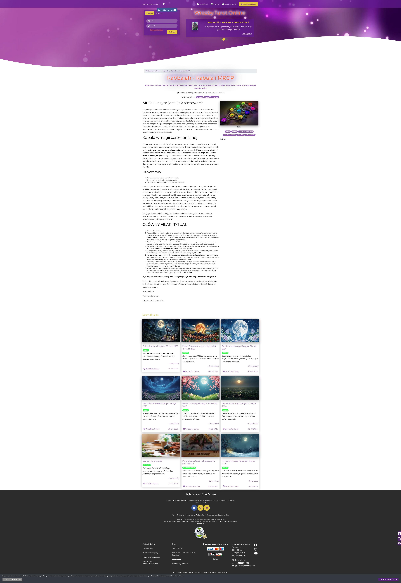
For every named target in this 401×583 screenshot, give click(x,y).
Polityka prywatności (180, 564)
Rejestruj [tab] (159, 13)
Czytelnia (216, 4)
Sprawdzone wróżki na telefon (218, 515)
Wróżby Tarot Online (151, 4)
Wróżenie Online (149, 544)
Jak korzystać (203, 4)
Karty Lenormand (188, 515)
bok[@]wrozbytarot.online (243, 566)
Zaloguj (172, 32)
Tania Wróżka (147, 562)
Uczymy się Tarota (189, 467)
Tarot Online (176, 515)
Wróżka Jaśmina (192, 486)
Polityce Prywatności (176, 576)
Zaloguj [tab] (150, 13)
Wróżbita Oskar (152, 369)
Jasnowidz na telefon (150, 564)
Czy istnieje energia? (152, 461)
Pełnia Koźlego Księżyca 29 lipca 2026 (160, 346)
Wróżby (198, 515)
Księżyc (146, 350)
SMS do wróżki (177, 548)
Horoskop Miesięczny (150, 553)
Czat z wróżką (148, 548)
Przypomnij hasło (156, 30)
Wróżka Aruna (152, 483)
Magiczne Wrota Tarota (151, 557)
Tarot (204, 515)
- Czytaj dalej (247, 34)
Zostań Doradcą (249, 4)
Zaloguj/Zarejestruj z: (166, 10)
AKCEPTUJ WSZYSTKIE (388, 579)
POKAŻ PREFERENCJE (12, 579)
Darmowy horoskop (230, 4)
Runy (174, 544)
